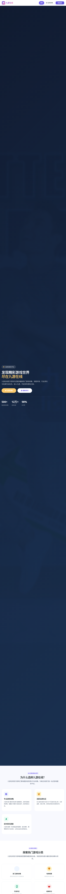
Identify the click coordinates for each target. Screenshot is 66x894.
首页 (41, 3)
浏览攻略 (10, 390)
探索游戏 (60, 3)
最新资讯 (25, 390)
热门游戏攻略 (49, 3)
